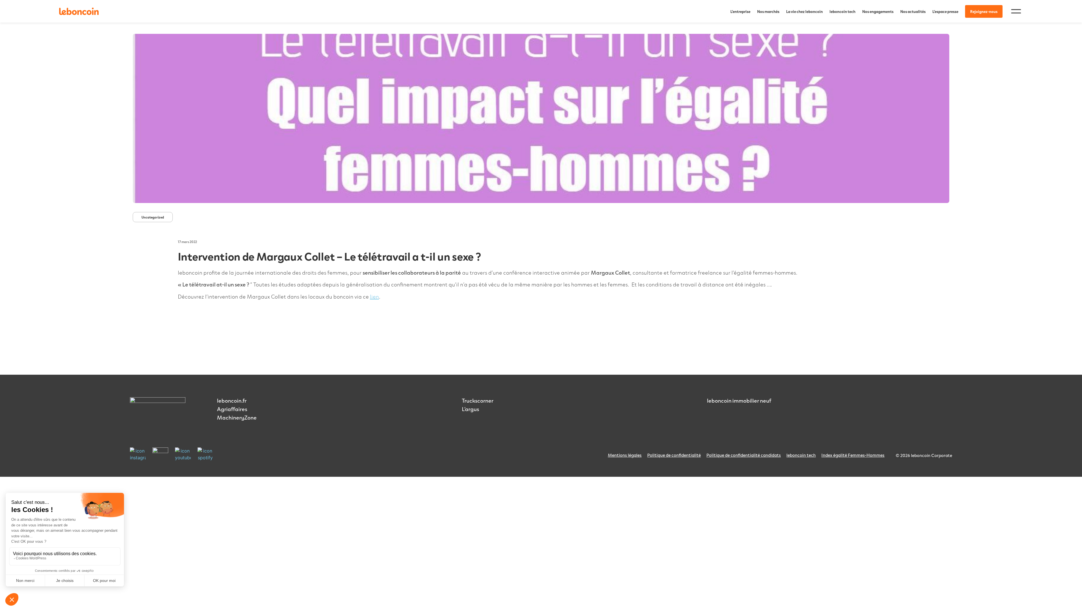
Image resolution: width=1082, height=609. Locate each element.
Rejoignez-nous (983, 11)
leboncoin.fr (232, 400)
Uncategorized (152, 217)
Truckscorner (477, 400)
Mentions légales (625, 455)
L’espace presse (945, 11)
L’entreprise (740, 11)
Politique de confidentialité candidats (743, 455)
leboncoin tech (842, 11)
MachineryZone (237, 417)
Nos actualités (913, 11)
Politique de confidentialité (674, 455)
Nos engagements (877, 11)
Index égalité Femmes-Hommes (852, 455)
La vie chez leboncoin (804, 11)
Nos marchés (768, 11)
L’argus (470, 409)
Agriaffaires (232, 409)
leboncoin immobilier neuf (739, 400)
